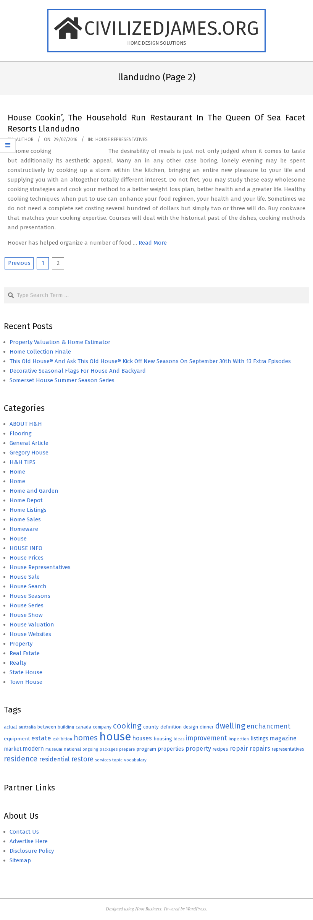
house (115, 736)
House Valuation (32, 624)
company (102, 727)
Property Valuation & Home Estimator (60, 342)
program (146, 749)
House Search (28, 586)
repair (239, 749)
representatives (288, 749)
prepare (127, 749)
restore (82, 759)
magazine (283, 738)
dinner (207, 727)
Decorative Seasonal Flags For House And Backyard (78, 370)
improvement (206, 738)
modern (33, 748)
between (46, 727)
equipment (17, 738)
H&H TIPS (22, 462)
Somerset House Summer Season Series (62, 380)
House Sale (25, 576)
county (151, 727)
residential (54, 759)
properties (171, 749)
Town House (26, 681)
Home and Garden (34, 490)
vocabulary (135, 760)
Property (21, 643)
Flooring (21, 433)
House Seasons (30, 595)
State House (26, 672)
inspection (239, 739)
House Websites (30, 634)
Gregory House (29, 452)
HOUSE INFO (26, 548)
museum (53, 749)
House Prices (27, 557)
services (103, 760)
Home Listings (28, 509)
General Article (29, 443)
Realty (18, 662)
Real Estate (25, 653)
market (12, 749)
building (66, 727)
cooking (127, 725)
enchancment (268, 726)
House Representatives (121, 139)
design (190, 727)
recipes (220, 749)
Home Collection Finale (40, 351)
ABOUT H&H (26, 423)
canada (83, 727)
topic (117, 760)
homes (86, 738)
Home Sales (25, 519)
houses (142, 738)
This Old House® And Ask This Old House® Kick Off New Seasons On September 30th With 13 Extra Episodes (150, 361)
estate (41, 738)
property (198, 748)
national (72, 749)
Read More (153, 242)
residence (20, 758)
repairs (260, 748)
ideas (179, 739)
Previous (19, 263)
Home (17, 471)
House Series (27, 605)
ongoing (90, 749)
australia (27, 727)
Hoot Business (148, 908)
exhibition (62, 739)
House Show (26, 615)
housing (162, 738)
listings (259, 738)
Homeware (24, 529)
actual (10, 727)
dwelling (230, 725)
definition (171, 727)
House (18, 538)
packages (109, 749)
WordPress (196, 908)
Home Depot (26, 500)
